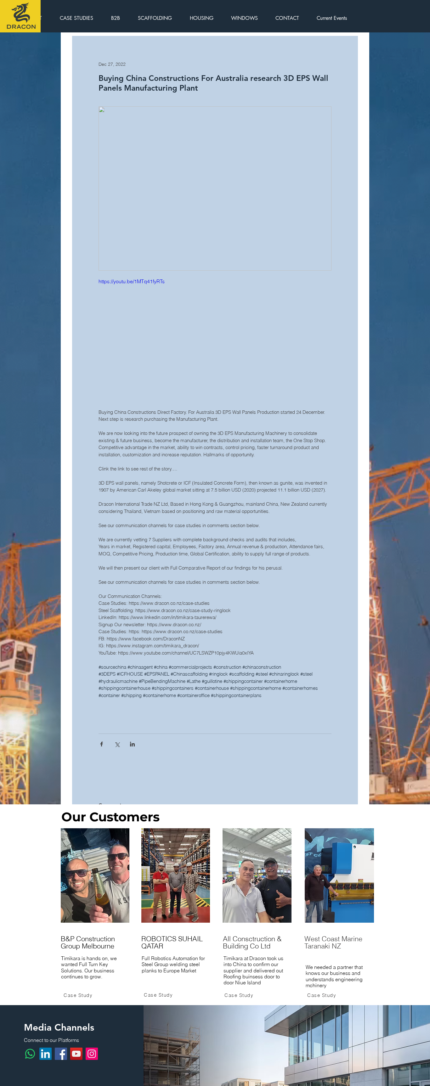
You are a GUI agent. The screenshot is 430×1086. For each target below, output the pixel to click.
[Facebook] (61, 1054)
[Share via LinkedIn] (132, 744)
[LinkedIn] (45, 1054)
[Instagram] (92, 1054)
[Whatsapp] (30, 1054)
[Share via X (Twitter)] (117, 744)
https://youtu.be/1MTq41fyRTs (132, 281)
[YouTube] (76, 1054)
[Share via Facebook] (102, 744)
